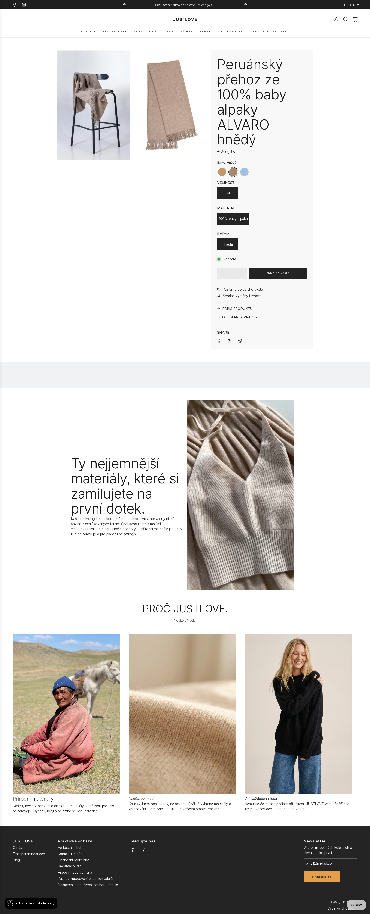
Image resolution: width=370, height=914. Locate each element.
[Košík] (355, 19)
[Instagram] (24, 5)
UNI (228, 193)
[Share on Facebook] (219, 340)
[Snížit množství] (222, 273)
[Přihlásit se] (336, 19)
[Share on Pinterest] (240, 340)
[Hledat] (345, 19)
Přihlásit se (321, 876)
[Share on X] (229, 340)
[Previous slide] (124, 4)
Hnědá (227, 244)
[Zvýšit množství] (242, 273)
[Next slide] (245, 4)
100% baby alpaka (233, 218)
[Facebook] (14, 5)
